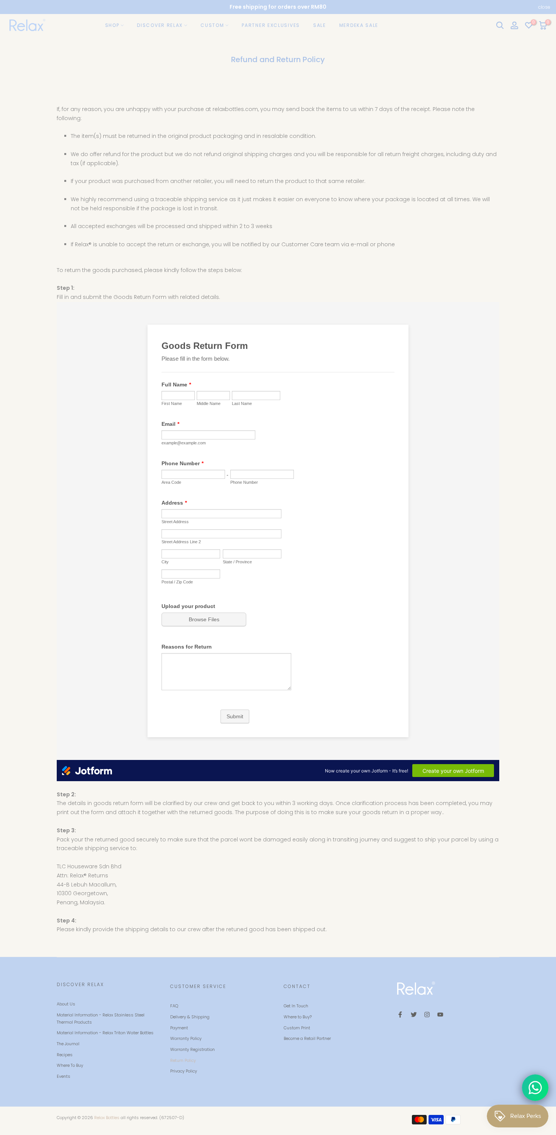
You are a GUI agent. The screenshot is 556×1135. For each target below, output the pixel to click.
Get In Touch (296, 1006)
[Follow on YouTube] (440, 1014)
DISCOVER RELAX (160, 25)
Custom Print (297, 1028)
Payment (179, 1028)
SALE (319, 25)
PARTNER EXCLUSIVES (271, 25)
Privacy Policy (183, 1071)
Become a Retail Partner (307, 1038)
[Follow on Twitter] (414, 1014)
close (12, 7)
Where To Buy (70, 1065)
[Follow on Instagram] (427, 1014)
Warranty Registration (192, 1049)
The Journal (68, 1044)
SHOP (112, 25)
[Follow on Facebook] (400, 1014)
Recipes (65, 1055)
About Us (66, 1004)
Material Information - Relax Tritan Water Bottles (105, 1033)
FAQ (174, 1006)
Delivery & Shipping (190, 1017)
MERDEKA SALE (358, 25)
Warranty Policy (186, 1038)
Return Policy (183, 1060)
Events (63, 1076)
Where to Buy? (298, 1017)
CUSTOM (212, 25)
